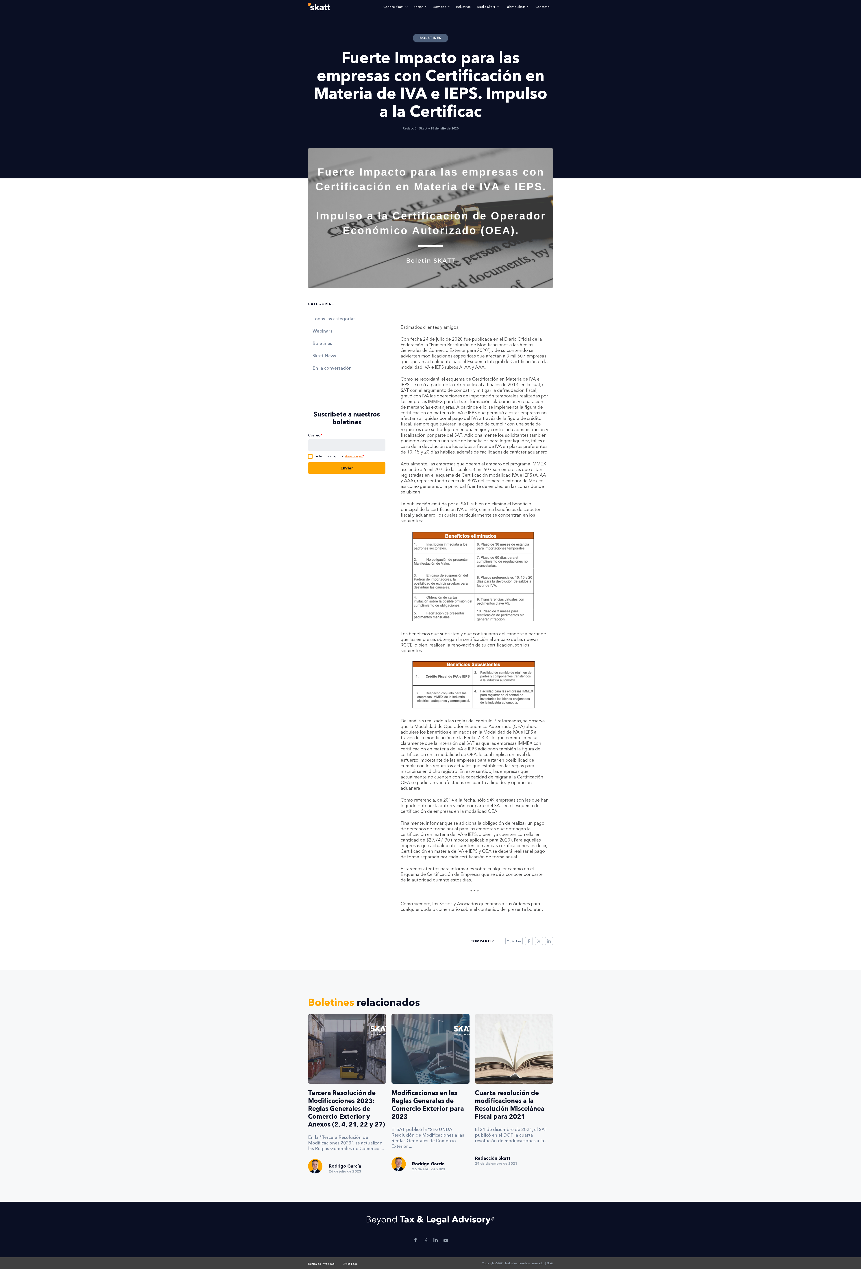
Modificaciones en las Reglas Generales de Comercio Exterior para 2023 (427, 1104)
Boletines (322, 343)
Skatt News (324, 355)
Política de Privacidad (321, 1263)
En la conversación (332, 368)
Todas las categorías (334, 318)
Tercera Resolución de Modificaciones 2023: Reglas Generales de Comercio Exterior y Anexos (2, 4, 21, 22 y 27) (346, 1108)
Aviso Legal (354, 456)
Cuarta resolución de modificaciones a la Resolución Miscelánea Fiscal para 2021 (509, 1104)
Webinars (322, 331)
